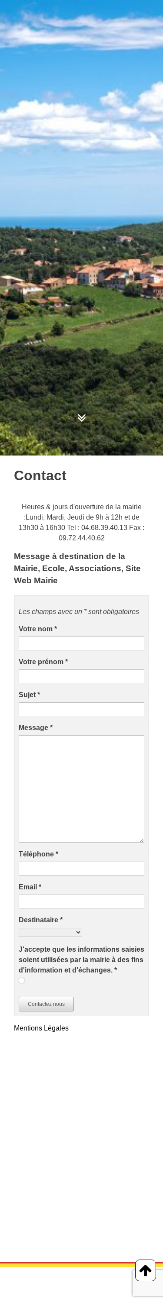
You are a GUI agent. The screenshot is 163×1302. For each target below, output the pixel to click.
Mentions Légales (41, 1028)
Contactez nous (46, 1004)
